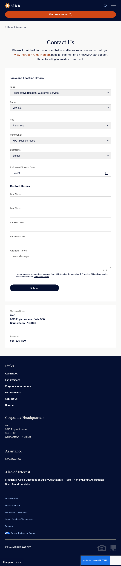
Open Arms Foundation (18, 484)
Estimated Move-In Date (22, 167)
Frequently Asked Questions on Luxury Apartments (34, 479)
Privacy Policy (11, 498)
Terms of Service (12, 505)
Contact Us (21, 27)
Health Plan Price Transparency (19, 519)
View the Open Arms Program (32, 54)
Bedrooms (15, 150)
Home (10, 27)
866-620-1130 (18, 340)
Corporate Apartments (18, 386)
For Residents (13, 392)
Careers (9, 405)
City (12, 120)
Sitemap (9, 526)
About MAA (11, 373)
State (13, 102)
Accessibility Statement (16, 512)
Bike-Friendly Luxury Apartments (85, 479)
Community (16, 135)
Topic (12, 87)
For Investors (12, 380)
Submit (34, 288)
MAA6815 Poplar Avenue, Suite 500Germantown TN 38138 (27, 319)
